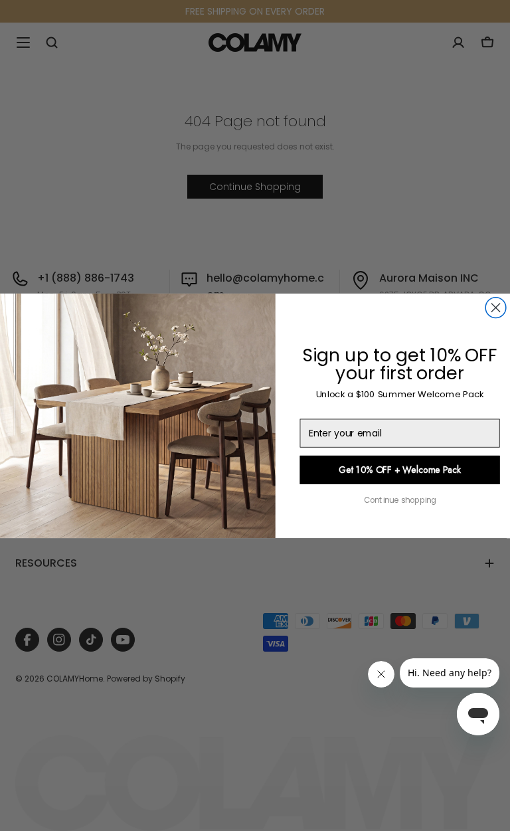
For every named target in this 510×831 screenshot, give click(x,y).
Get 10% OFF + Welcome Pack (400, 469)
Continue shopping (400, 500)
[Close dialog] (495, 307)
